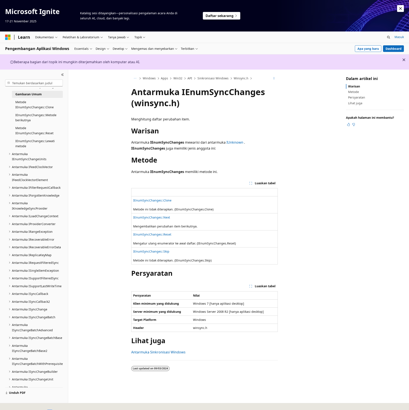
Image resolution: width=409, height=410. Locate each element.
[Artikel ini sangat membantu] (348, 124)
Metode (353, 92)
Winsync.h (241, 78)
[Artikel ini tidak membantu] (353, 124)
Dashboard (394, 49)
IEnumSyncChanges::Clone (152, 200)
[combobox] (34, 83)
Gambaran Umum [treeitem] (28, 94)
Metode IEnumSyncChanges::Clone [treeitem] (34, 104)
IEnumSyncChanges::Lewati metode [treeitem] (35, 143)
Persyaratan (356, 97)
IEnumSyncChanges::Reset (152, 234)
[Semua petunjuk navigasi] (135, 78)
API (189, 78)
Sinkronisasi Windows (213, 78)
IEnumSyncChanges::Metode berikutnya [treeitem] (35, 117)
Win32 (177, 78)
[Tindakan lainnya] (274, 78)
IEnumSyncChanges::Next (151, 217)
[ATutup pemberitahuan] (400, 8)
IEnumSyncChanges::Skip (151, 251)
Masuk (399, 37)
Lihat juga (355, 103)
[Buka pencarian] (388, 37)
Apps (164, 78)
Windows (149, 78)
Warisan (354, 86)
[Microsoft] (8, 37)
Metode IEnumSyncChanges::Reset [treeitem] (34, 130)
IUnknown (234, 142)
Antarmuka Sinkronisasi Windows (158, 352)
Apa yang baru (368, 49)
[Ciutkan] (62, 74)
